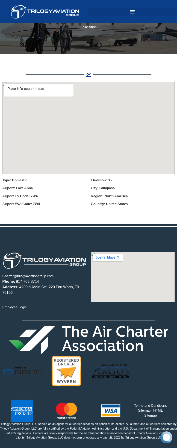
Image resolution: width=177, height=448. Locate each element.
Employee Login (14, 307)
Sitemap (144, 410)
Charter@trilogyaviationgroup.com (28, 276)
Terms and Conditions (150, 405)
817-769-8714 (20, 281)
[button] (132, 11)
